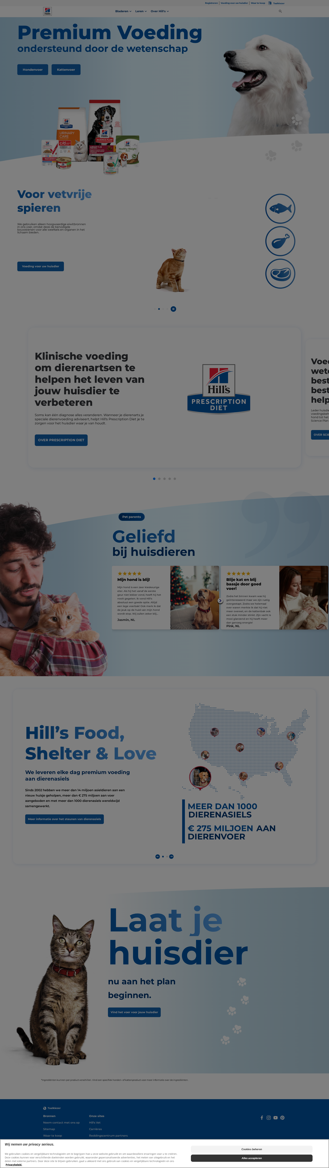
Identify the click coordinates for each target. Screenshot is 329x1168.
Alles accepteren (252, 1158)
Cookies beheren (251, 1149)
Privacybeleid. (14, 1164)
